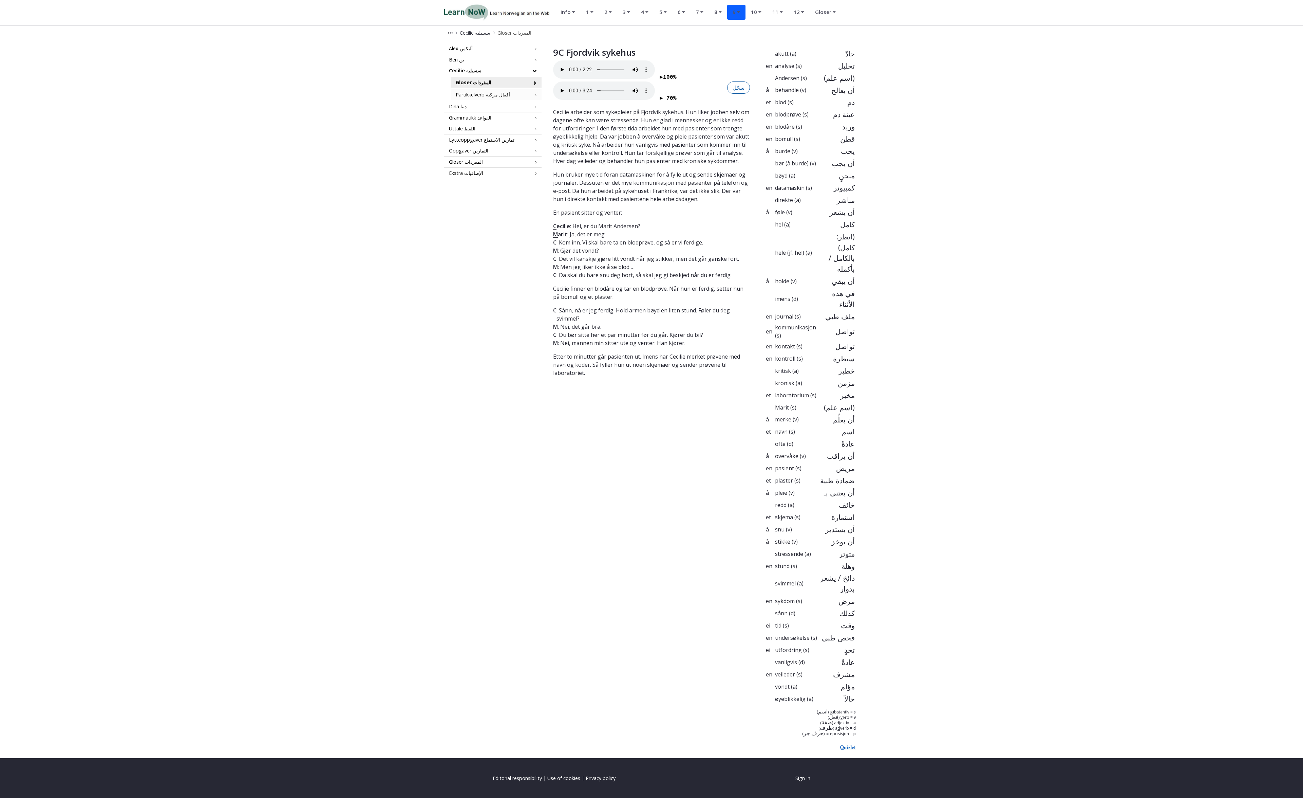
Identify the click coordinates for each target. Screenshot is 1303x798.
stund (782, 566)
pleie (781, 492)
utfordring (788, 650)
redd (781, 505)
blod (780, 102)
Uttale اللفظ (462, 128)
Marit (782, 407)
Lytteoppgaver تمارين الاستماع (481, 140)
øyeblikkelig (790, 699)
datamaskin (790, 188)
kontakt (785, 346)
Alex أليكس (461, 48)
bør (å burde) (792, 163)
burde (782, 151)
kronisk (784, 383)
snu (780, 529)
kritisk (783, 371)
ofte (780, 444)
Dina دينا (458, 106)
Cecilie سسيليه (465, 70)
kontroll (785, 358)
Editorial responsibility (517, 778)
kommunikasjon (795, 327)
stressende (789, 554)
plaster (784, 480)
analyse (784, 66)
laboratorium (792, 395)
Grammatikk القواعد (470, 117)
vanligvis (786, 662)
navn (781, 431)
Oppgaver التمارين (468, 150)
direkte (784, 200)
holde (782, 281)
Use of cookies (563, 778)
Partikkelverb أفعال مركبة (483, 94)
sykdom (785, 601)
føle (780, 212)
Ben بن (456, 59)
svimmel (785, 583)
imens (782, 299)
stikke (782, 541)
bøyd (781, 175)
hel (779, 224)
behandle (787, 90)
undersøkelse (792, 637)
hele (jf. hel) (789, 252)
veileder (785, 674)
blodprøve (788, 114)
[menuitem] (568, 12)
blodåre (785, 126)
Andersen (787, 78)
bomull (784, 139)
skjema (784, 517)
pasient (784, 468)
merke (783, 419)
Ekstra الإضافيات (466, 172)
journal (784, 316)
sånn (781, 613)
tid (778, 625)
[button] (450, 32)
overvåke (786, 456)
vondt (782, 686)
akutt (782, 53)
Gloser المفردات (473, 82)
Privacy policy (601, 778)
